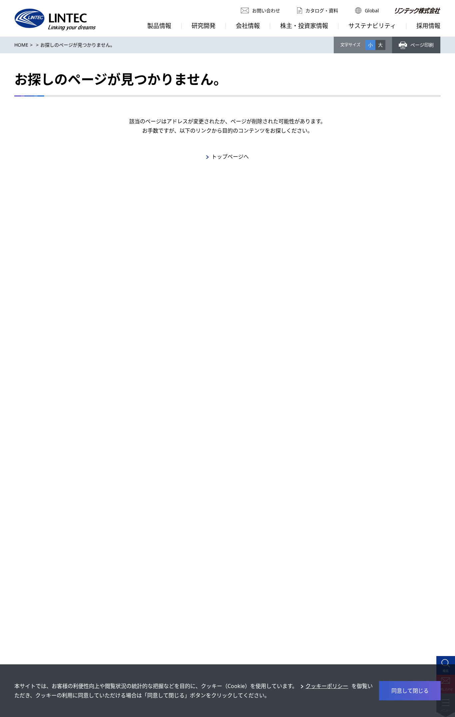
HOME (21, 45)
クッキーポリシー (326, 686)
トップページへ (230, 156)
